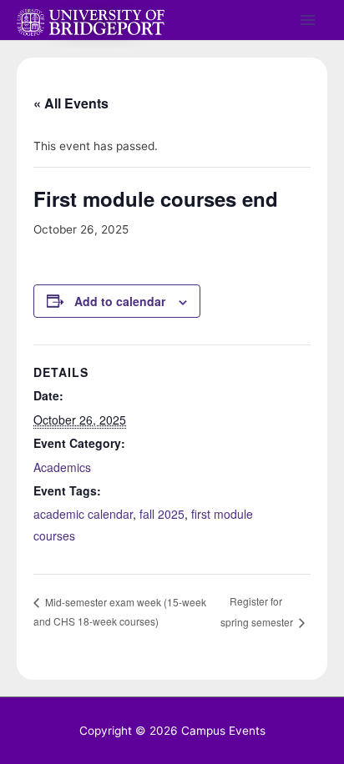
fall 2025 (162, 513)
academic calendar (83, 513)
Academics (62, 467)
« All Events (71, 103)
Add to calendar (119, 301)
